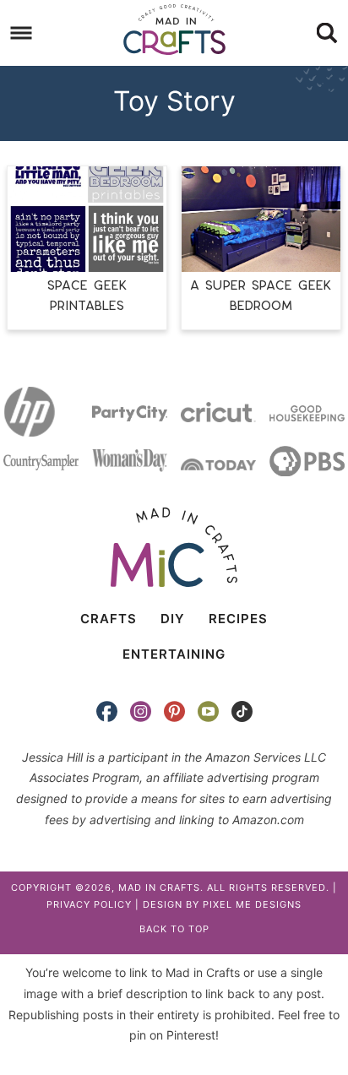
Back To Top (174, 929)
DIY (172, 619)
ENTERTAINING (174, 654)
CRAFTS (108, 619)
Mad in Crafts (174, 29)
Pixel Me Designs (252, 904)
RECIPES (238, 619)
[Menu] (21, 33)
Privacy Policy (89, 904)
